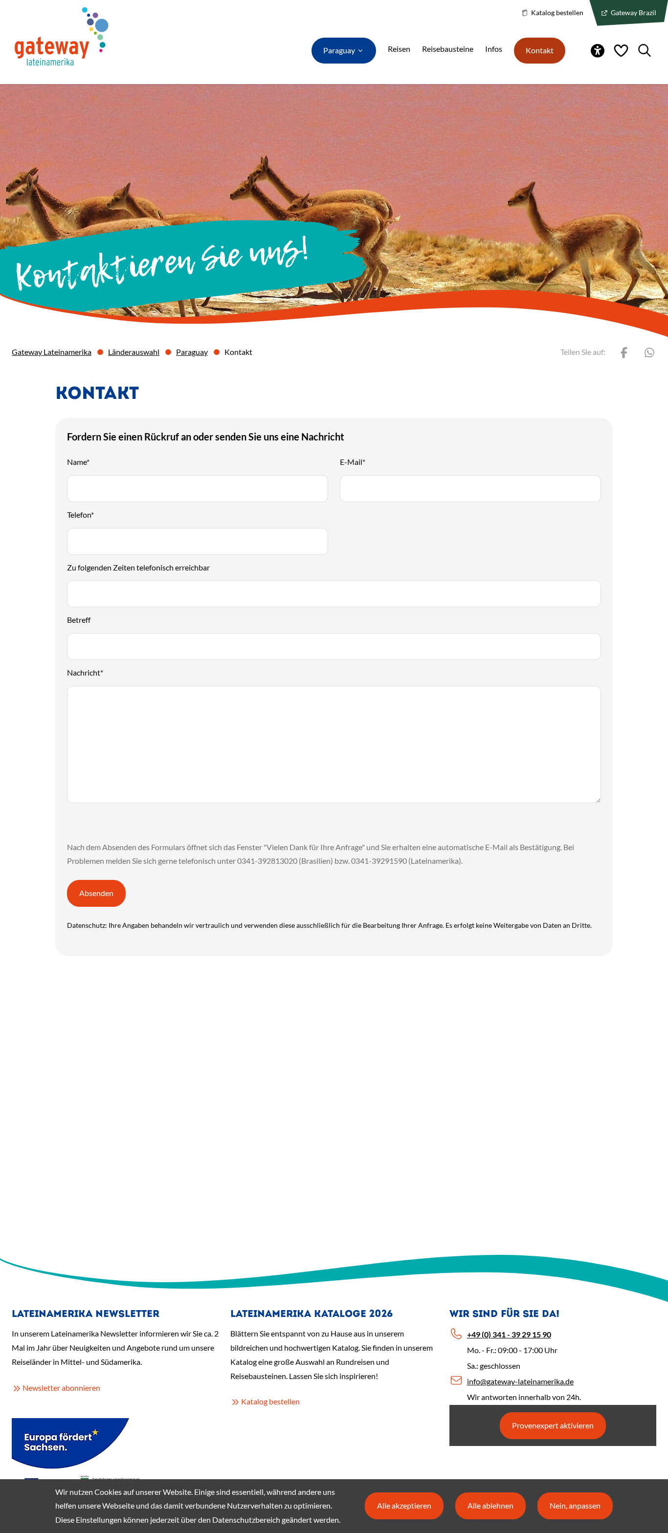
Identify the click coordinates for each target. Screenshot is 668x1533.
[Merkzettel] (621, 50)
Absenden (96, 893)
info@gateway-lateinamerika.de (520, 1381)
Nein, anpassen (575, 1505)
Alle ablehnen (490, 1505)
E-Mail (352, 461)
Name (78, 461)
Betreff (78, 619)
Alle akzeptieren (404, 1505)
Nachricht (85, 672)
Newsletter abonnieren (61, 1387)
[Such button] (644, 50)
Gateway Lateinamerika (51, 351)
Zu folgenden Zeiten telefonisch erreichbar (138, 567)
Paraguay (192, 351)
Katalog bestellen (556, 12)
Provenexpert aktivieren (553, 1425)
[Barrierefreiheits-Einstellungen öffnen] (597, 50)
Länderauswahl (133, 351)
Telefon (80, 514)
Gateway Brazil (632, 12)
